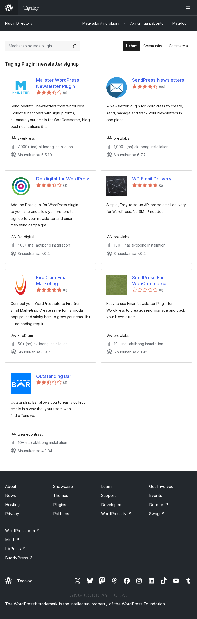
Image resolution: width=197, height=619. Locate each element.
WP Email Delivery (151, 178)
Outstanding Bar (53, 376)
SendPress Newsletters (158, 80)
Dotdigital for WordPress (63, 178)
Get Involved (161, 486)
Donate (158, 504)
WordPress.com (22, 530)
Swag (157, 513)
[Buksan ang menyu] (189, 7)
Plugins (59, 504)
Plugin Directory (18, 23)
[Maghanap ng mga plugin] (75, 46)
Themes (60, 495)
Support (108, 495)
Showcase (63, 486)
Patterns (61, 513)
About (10, 486)
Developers (111, 504)
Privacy (12, 513)
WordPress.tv (116, 513)
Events (155, 495)
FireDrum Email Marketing (52, 280)
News (10, 495)
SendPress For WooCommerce (149, 280)
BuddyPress (19, 557)
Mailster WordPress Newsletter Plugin (57, 83)
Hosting (12, 504)
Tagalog (24, 581)
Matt (12, 539)
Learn (106, 486)
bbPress (15, 548)
